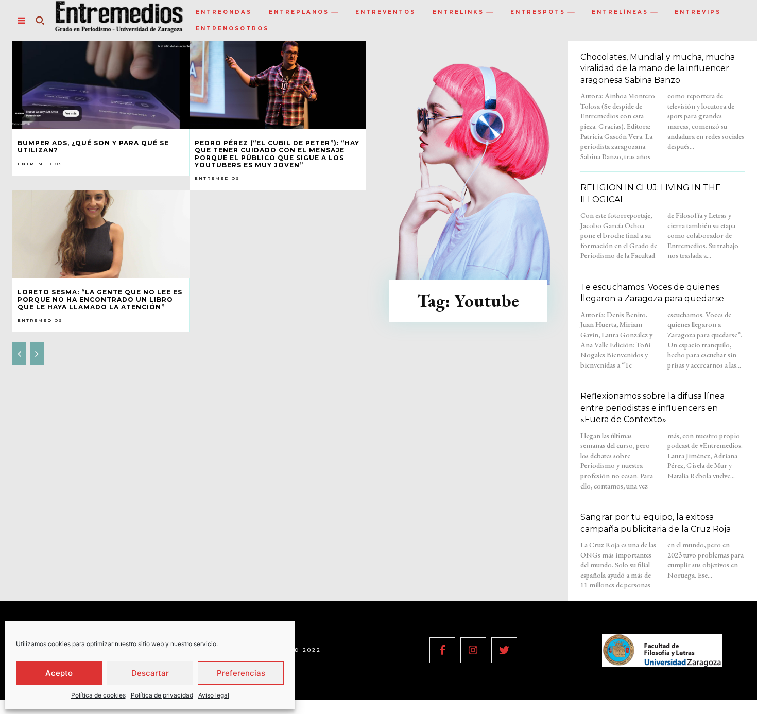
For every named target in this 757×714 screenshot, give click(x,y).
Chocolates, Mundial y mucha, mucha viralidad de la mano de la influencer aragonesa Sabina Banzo (657, 68)
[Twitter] (504, 650)
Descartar (150, 673)
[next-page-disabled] (37, 353)
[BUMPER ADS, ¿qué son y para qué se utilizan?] (101, 85)
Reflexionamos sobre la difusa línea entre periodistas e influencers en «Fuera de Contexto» (652, 407)
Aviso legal (213, 695)
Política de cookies (98, 695)
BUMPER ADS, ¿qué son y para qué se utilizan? (93, 146)
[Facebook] (442, 650)
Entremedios (40, 163)
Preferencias (241, 673)
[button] (39, 20)
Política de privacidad (162, 695)
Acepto (59, 673)
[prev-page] (19, 353)
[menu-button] (21, 20)
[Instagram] (473, 650)
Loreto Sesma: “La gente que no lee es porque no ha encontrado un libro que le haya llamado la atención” (100, 299)
